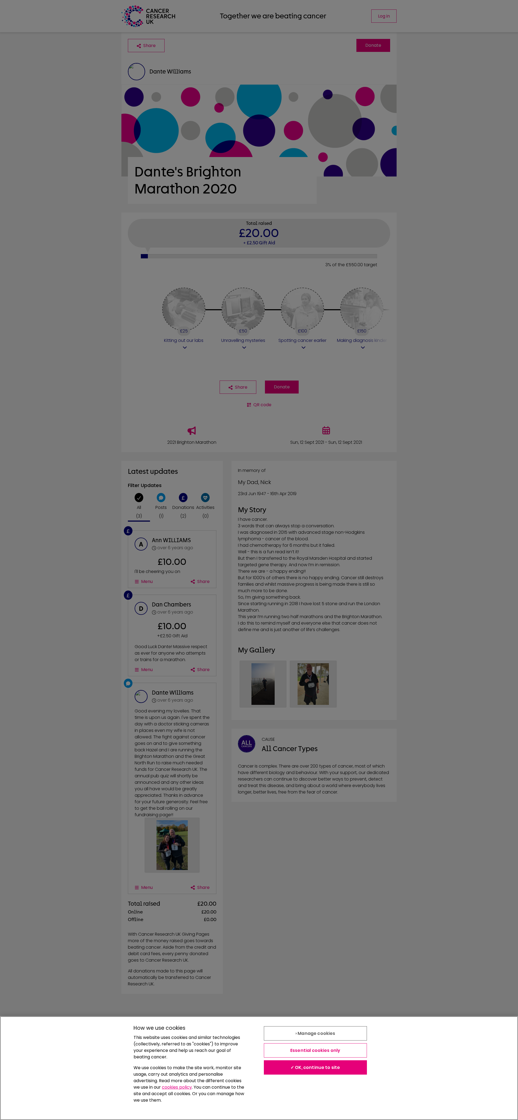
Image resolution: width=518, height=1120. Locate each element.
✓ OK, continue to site (315, 1067)
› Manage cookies (315, 1033)
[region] (259, 1068)
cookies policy (177, 1087)
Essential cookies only (315, 1050)
